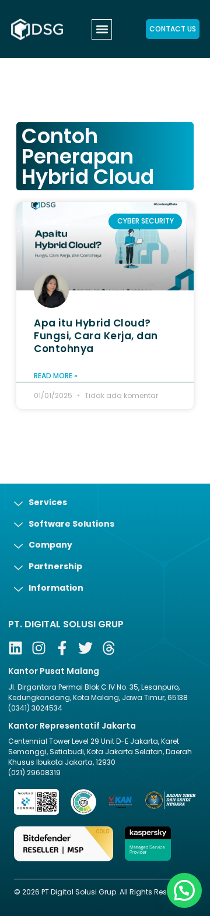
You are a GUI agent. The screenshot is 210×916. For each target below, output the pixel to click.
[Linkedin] (15, 648)
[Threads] (109, 648)
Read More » (56, 376)
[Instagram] (39, 648)
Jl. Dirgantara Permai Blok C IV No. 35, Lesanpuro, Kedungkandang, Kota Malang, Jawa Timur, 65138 (98, 692)
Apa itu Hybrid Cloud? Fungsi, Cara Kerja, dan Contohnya (96, 336)
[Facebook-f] (62, 648)
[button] (102, 29)
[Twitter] (85, 648)
